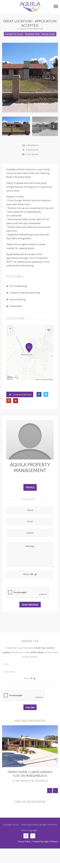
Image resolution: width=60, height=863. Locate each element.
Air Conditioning (18, 286)
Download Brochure (22, 394)
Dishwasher (16, 306)
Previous (6, 77)
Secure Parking (18, 299)
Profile (30, 487)
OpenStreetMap (47, 379)
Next (54, 77)
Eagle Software (51, 841)
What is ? (30, 678)
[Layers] (49, 329)
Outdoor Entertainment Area (25, 292)
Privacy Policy (24, 841)
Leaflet (37, 379)
